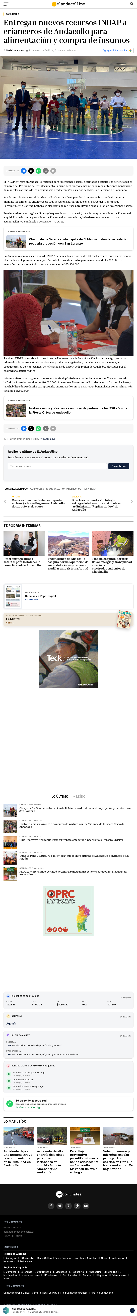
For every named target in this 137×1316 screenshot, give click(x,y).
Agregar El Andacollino (115, 50)
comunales (53, 489)
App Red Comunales (102, 1292)
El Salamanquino (118, 1275)
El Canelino (86, 1275)
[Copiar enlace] (53, 171)
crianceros (70, 489)
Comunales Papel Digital (17, 1292)
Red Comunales (15, 50)
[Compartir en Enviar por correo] (46, 171)
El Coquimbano (43, 1272)
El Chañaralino (27, 1258)
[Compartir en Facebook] (24, 171)
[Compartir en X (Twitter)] (31, 171)
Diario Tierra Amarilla (84, 1258)
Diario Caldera (44, 1258)
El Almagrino (10, 1258)
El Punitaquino (50, 1275)
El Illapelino (101, 1275)
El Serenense (25, 1272)
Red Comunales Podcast (75, 1292)
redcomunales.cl (12, 1227)
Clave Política (39, 1292)
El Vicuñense (60, 1272)
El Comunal (10, 1272)
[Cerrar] (132, 1310)
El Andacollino (94, 1272)
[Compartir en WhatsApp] (38, 171)
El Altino (102, 1258)
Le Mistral (54, 1292)
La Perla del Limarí (30, 1275)
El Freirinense (25, 1261)
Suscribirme (119, 466)
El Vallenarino (116, 1258)
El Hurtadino (110, 1272)
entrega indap (88, 489)
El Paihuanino (76, 1272)
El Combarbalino (69, 1275)
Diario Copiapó (63, 1258)
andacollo (37, 489)
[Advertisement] (68, 713)
